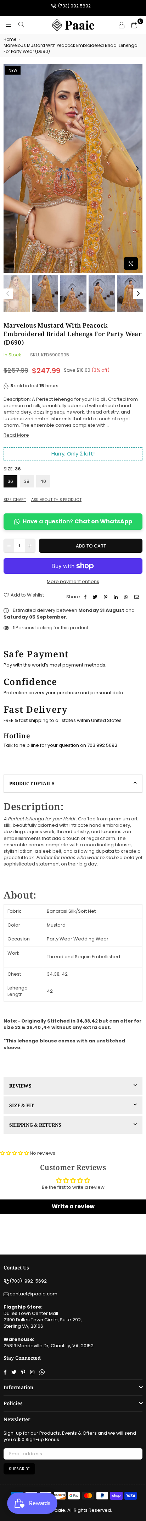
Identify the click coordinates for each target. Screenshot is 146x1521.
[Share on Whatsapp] (127, 597)
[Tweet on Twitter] (96, 597)
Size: (12, 469)
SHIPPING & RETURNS (35, 1125)
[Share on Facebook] (86, 597)
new (13, 70)
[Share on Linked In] (116, 597)
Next (137, 168)
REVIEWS (20, 1086)
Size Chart (15, 499)
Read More (16, 435)
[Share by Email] (137, 597)
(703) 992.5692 (74, 6)
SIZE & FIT (21, 1105)
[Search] (21, 25)
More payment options (73, 581)
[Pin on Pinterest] (106, 597)
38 (26, 481)
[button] (15, 1153)
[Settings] (121, 25)
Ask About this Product (56, 499)
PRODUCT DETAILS (32, 783)
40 (43, 481)
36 (10, 481)
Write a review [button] (73, 1206)
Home (10, 39)
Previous (9, 168)
